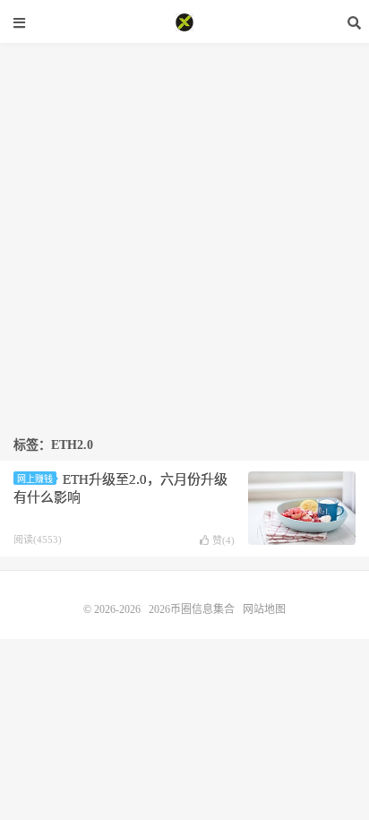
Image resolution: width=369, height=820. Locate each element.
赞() (223, 540)
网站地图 (264, 609)
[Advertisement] (184, 227)
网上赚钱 (35, 479)
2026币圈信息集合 (184, 22)
